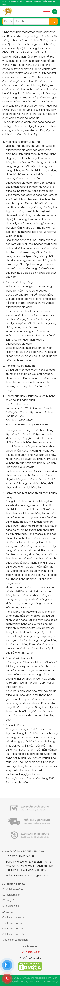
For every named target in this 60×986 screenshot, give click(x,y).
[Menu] (54, 11)
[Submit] (53, 21)
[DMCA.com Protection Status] (30, 966)
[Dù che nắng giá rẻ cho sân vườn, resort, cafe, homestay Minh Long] (14, 11)
